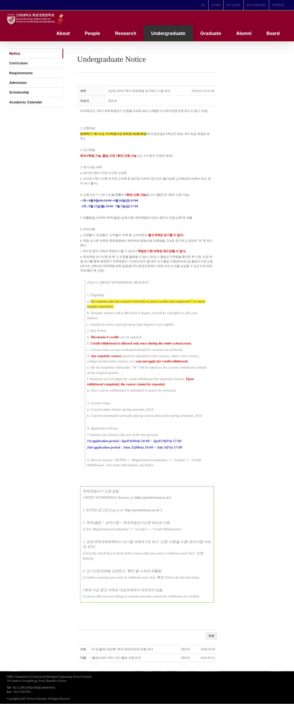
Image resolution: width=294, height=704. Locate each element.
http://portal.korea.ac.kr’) (143, 510)
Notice (14, 53)
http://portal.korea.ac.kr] (153, 497)
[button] (112, 100)
